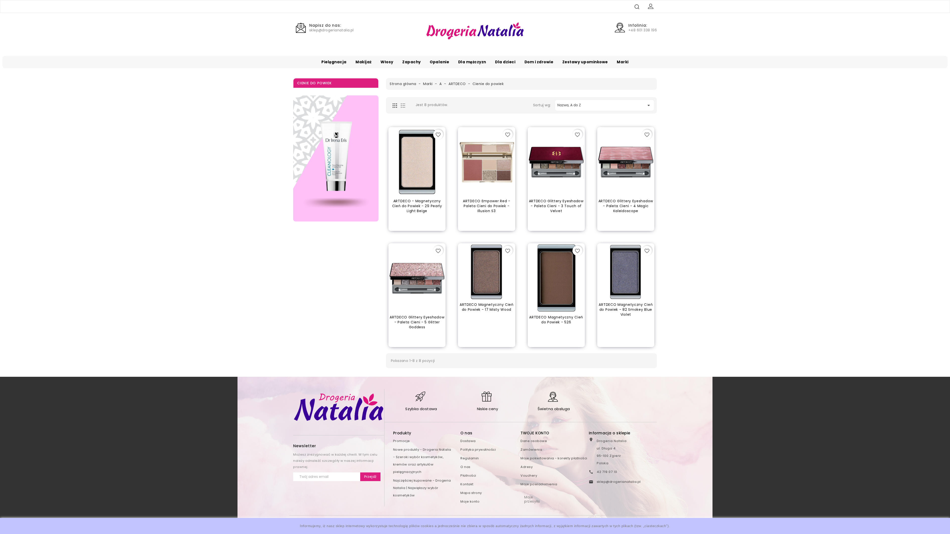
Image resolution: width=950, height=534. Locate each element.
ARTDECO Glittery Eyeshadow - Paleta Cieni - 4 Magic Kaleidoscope (625, 206)
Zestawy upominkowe (585, 62)
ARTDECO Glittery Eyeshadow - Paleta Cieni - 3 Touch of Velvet (556, 206)
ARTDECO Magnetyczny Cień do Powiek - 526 (556, 320)
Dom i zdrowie (538, 62)
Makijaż (364, 62)
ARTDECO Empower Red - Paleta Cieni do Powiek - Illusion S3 (486, 206)
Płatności (468, 475)
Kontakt (467, 484)
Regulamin (469, 458)
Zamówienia (531, 449)
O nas (465, 467)
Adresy (527, 467)
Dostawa (468, 441)
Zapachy (411, 62)
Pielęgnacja (334, 62)
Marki (623, 62)
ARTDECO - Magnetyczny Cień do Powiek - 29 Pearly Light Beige (417, 206)
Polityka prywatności (478, 449)
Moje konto (469, 501)
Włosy (386, 62)
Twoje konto (535, 433)
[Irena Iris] (336, 158)
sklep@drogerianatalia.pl (619, 481)
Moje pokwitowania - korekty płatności (554, 458)
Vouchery (529, 475)
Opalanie (439, 62)
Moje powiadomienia (539, 484)
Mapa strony (471, 492)
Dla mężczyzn (472, 62)
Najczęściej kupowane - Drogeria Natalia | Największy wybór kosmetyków (422, 488)
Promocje (401, 441)
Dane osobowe (534, 441)
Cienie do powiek (314, 83)
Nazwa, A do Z (604, 105)
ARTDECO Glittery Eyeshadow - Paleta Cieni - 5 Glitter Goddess (417, 322)
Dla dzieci (505, 62)
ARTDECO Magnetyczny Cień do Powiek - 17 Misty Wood (487, 307)
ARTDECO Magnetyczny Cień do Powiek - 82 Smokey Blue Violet (626, 309)
